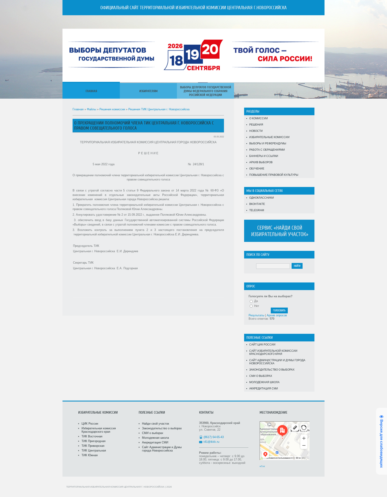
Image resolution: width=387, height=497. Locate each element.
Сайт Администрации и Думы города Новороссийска (277, 362)
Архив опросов (277, 315)
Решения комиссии (112, 109)
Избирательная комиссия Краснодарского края (99, 430)
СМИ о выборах (260, 376)
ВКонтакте (257, 204)
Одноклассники (261, 197)
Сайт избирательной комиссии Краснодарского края (273, 352)
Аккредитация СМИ (263, 388)
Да (256, 301)
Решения (256, 124)
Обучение (256, 168)
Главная (78, 109)
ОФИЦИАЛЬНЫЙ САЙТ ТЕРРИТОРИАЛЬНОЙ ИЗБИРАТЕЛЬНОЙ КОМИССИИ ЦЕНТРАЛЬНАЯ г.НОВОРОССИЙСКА (193, 7)
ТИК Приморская (93, 445)
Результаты (256, 315)
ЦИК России (90, 423)
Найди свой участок (155, 423)
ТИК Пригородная (93, 441)
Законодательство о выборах (272, 369)
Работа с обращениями (267, 149)
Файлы (91, 109)
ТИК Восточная (92, 436)
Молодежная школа (264, 382)
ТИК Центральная (94, 450)
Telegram (256, 210)
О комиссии (258, 118)
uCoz (262, 466)
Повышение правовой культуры (273, 174)
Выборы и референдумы (267, 143)
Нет (256, 306)
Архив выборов (261, 162)
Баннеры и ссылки (263, 156)
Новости (256, 130)
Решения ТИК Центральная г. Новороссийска (158, 109)
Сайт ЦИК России (262, 344)
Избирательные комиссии (269, 137)
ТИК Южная (90, 455)
